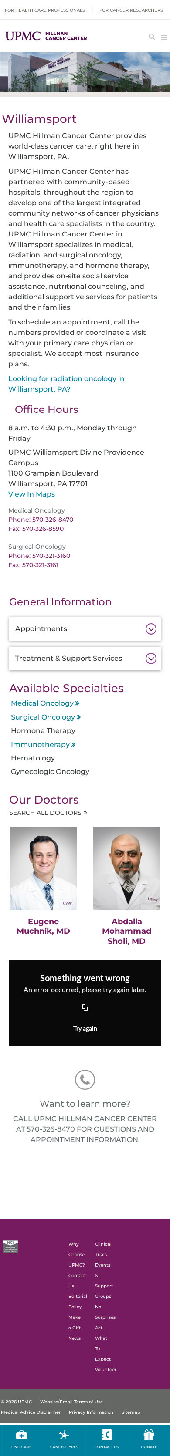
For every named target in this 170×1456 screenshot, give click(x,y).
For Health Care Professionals (45, 10)
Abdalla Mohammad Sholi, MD (126, 931)
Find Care (21, 1447)
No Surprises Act (105, 1317)
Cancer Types (64, 1447)
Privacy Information (91, 1412)
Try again (85, 1029)
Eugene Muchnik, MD (43, 926)
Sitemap (131, 1412)
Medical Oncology (42, 703)
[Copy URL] (85, 1009)
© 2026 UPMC (16, 1402)
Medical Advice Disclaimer (31, 1412)
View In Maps (31, 494)
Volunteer (105, 1369)
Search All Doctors (45, 813)
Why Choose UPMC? (76, 1254)
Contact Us (107, 1447)
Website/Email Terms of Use (71, 1402)
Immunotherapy (40, 744)
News (74, 1338)
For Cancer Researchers (131, 10)
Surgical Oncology (43, 717)
